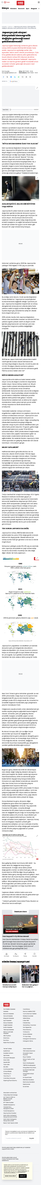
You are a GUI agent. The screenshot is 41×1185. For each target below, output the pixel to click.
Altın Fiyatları (7, 1036)
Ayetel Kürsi (6, 1051)
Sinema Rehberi (27, 1034)
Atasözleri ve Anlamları (10, 1092)
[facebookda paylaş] (3, 76)
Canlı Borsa (26, 1009)
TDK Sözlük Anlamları (29, 1051)
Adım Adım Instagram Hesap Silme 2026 (10, 1120)
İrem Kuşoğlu (6, 71)
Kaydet (31, 1138)
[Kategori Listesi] (38, 2)
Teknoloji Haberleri (8, 1029)
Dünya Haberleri (8, 1023)
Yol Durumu (26, 1032)
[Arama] (2, 2)
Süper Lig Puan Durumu (10, 1080)
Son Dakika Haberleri (9, 1009)
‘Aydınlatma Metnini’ (10, 1172)
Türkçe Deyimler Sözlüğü (10, 1095)
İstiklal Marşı (26, 1018)
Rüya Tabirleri (27, 1057)
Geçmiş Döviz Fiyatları (9, 1113)
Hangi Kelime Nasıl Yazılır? (28, 1074)
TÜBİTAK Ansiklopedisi (29, 1065)
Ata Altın (5, 1067)
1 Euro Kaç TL (7, 1076)
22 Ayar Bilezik (7, 1071)
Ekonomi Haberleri (8, 1013)
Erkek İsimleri (26, 1084)
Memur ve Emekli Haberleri (8, 1032)
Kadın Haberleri (7, 1027)
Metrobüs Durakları (28, 1080)
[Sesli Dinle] (10, 110)
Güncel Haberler (8, 1016)
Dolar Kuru (6, 1038)
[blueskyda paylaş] (11, 76)
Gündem (13, 8)
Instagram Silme (28, 1041)
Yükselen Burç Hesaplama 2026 (8, 1107)
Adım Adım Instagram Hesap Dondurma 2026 (10, 1116)
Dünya (5, 8)
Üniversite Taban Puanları (28, 1053)
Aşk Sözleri (6, 1055)
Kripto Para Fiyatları (8, 1042)
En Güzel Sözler (27, 1077)
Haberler (4, 26)
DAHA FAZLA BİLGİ (10, 1176)
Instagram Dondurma (29, 1039)
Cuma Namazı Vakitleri (29, 1013)
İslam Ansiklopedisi (28, 1063)
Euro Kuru (6, 1040)
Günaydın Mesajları (9, 1058)
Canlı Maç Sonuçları (9, 1078)
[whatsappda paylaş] (18, 76)
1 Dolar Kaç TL (7, 1073)
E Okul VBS (26, 1020)
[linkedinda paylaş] (14, 76)
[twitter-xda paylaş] (7, 76)
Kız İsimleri (26, 1086)
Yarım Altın (6, 1064)
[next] (38, 977)
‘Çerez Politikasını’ (22, 1171)
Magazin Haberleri (8, 1018)
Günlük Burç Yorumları (29, 1025)
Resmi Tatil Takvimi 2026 (10, 1123)
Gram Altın (6, 1060)
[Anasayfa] (6, 1005)
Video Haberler (27, 1048)
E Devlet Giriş (26, 1023)
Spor (27, 8)
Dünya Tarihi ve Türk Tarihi (29, 1060)
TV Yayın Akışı (27, 1036)
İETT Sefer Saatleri (8, 1102)
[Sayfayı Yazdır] (26, 76)
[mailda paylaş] (22, 76)
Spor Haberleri (7, 1020)
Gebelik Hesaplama (9, 1105)
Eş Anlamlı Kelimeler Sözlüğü (28, 1070)
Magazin (34, 8)
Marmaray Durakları (29, 1082)
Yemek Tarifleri (7, 1048)
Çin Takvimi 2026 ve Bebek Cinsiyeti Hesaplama (9, 1098)
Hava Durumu (27, 1029)
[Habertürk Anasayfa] (20, 3)
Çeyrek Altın (6, 1062)
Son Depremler (27, 1027)
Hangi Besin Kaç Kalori (29, 1067)
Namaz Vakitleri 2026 (29, 1011)
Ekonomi (21, 8)
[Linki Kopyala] (30, 76)
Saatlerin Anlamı (8, 1053)
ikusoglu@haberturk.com (9, 73)
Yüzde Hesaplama (8, 1111)
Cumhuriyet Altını (8, 1069)
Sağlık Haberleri (7, 1025)
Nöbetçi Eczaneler (28, 1016)
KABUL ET (23, 1176)
